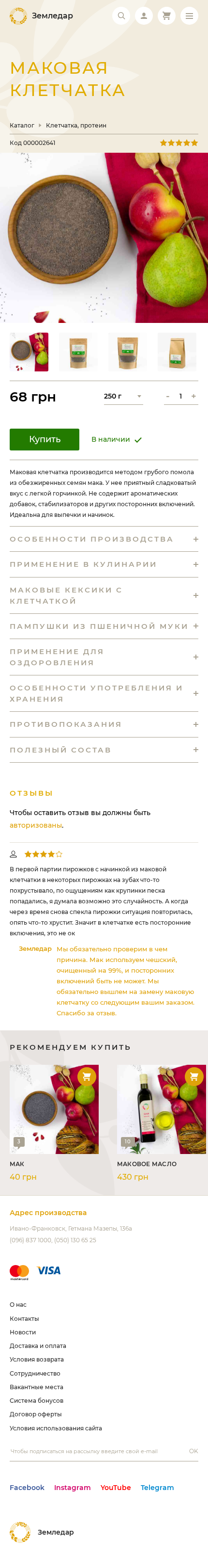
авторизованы (36, 825)
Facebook (27, 1487)
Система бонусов (36, 1400)
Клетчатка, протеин (76, 125)
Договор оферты (36, 1414)
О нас (18, 1304)
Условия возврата (37, 1359)
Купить (44, 439)
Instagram (72, 1487)
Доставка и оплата (38, 1345)
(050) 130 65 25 (75, 1240)
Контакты (24, 1318)
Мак (17, 1164)
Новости (23, 1332)
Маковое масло (147, 1164)
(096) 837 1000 (30, 1240)
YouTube (116, 1487)
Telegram (157, 1487)
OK (193, 1451)
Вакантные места (36, 1387)
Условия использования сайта (56, 1428)
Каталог (22, 125)
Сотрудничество (35, 1373)
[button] (29, 352)
